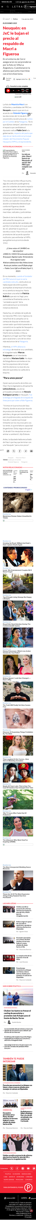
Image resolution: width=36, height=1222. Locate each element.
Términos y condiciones (16, 1215)
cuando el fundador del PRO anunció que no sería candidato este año (17, 279)
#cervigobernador (18, 259)
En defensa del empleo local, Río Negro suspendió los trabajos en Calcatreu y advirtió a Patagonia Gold (17, 1038)
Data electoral (16, 11)
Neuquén (10, 457)
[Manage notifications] (31, 1210)
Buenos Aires (26, 1174)
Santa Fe (12, 1177)
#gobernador (17, 257)
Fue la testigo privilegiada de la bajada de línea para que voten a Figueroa (18, 398)
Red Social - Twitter (11, 1168)
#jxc (21, 262)
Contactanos (4, 1168)
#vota (6, 265)
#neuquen (7, 257)
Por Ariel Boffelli (8, 79)
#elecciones (28, 262)
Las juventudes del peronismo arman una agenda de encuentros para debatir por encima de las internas (18, 1030)
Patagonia (23, 122)
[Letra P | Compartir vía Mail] (31, 451)
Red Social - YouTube (28, 1168)
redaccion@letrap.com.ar (23, 1213)
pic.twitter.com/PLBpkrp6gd (20, 265)
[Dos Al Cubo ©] (9, 1198)
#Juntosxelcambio (25, 254)
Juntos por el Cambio (14, 460)
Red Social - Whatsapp (34, 1168)
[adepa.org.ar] (24, 1198)
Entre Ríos (20, 1177)
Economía (16, 1174)
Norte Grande (9, 1179)
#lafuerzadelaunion (11, 262)
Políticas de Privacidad (27, 1216)
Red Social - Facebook (17, 1168)
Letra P (7, 19)
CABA (5, 1177)
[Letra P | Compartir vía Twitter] (13, 451)
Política (15, 19)
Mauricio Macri (18, 104)
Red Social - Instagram (22, 1168)
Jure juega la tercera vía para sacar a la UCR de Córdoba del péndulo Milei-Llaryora (18, 1046)
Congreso (28, 1179)
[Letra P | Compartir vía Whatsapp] (8, 451)
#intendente (28, 257)
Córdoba (29, 1177)
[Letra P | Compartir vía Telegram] (25, 451)
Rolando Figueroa (20, 113)
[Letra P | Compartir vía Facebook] (19, 451)
